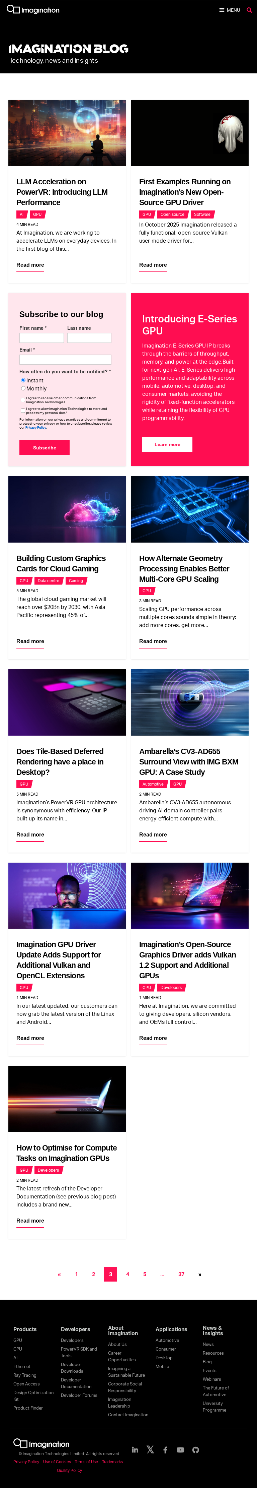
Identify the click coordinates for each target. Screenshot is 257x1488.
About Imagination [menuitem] (123, 1330)
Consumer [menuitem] (166, 1349)
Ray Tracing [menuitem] (24, 1375)
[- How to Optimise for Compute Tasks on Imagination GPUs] (67, 1099)
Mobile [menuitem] (162, 1366)
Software (202, 214)
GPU (37, 214)
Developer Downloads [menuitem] (72, 1368)
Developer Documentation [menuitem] (76, 1383)
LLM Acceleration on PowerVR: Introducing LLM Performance (61, 192)
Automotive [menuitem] (167, 1340)
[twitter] (150, 1450)
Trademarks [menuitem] (112, 1461)
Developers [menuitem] (75, 1329)
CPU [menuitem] (17, 1349)
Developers (171, 987)
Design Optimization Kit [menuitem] (33, 1396)
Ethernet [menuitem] (21, 1366)
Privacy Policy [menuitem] (26, 1461)
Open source (172, 214)
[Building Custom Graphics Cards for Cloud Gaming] (67, 509)
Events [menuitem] (210, 1370)
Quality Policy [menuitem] (69, 1470)
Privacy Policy (35, 427)
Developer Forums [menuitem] (79, 1395)
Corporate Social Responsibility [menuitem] (125, 1387)
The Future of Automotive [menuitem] (216, 1391)
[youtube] (180, 1450)
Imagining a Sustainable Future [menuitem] (126, 1372)
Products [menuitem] (25, 1329)
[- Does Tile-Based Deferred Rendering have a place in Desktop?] (67, 702)
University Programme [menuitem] (214, 1407)
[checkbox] (65, 384)
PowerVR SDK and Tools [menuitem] (79, 1352)
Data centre (48, 580)
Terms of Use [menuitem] (86, 1461)
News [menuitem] (208, 1344)
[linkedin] (135, 1450)
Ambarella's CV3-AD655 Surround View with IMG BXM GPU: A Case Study (188, 762)
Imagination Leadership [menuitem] (119, 1403)
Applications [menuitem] (171, 1329)
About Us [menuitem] (117, 1344)
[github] (195, 1450)
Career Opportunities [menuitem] (122, 1356)
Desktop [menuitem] (164, 1357)
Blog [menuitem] (207, 1361)
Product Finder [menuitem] (28, 1408)
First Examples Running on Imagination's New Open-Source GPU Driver (185, 192)
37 (181, 1274)
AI (21, 214)
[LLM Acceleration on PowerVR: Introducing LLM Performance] (67, 133)
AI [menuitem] (15, 1357)
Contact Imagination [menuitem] (128, 1414)
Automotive (153, 784)
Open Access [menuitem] (26, 1383)
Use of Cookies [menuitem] (57, 1461)
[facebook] (165, 1450)
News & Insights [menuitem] (213, 1330)
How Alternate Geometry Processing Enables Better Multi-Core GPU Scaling (184, 568)
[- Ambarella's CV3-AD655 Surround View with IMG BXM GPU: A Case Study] (190, 702)
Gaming (76, 580)
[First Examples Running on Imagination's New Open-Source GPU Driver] (190, 133)
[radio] (65, 380)
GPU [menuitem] (17, 1340)
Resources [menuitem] (213, 1353)
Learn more (167, 444)
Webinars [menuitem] (212, 1379)
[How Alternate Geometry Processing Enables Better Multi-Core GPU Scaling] (190, 509)
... (162, 1274)
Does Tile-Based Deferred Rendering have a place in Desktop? (60, 762)
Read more (30, 265)
